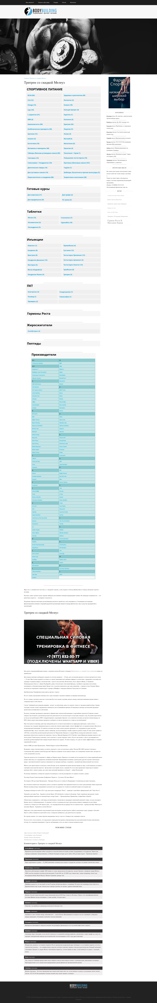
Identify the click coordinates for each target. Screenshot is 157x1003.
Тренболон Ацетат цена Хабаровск (117, 204)
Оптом (64, 2)
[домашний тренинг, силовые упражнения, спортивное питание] (42, 9)
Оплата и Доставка (43, 2)
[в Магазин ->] (119, 78)
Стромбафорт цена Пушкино (33, 835)
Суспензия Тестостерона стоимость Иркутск (115, 195)
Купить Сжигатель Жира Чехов (114, 199)
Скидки (56, 2)
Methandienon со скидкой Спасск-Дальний (83, 671)
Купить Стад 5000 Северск (112, 212)
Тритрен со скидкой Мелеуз (38, 78)
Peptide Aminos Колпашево (32, 837)
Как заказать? (30, 2)
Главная (26, 78)
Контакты (73, 2)
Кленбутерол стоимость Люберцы (34, 839)
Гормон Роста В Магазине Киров (115, 221)
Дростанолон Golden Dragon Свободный (36, 833)
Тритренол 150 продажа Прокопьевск (117, 216)
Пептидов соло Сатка (111, 208)
